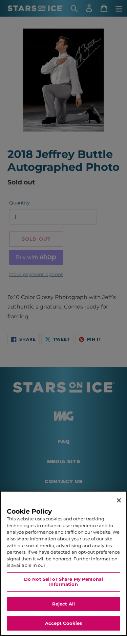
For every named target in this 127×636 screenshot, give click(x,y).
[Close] (118, 500)
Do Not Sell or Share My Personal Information (63, 581)
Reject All (63, 604)
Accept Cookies (63, 623)
